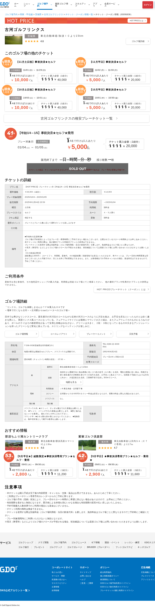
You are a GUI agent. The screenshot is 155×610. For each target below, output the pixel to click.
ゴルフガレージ (74, 547)
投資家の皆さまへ (59, 579)
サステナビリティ (59, 583)
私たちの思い (57, 572)
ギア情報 (95, 542)
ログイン (148, 5)
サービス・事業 (58, 576)
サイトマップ (85, 572)
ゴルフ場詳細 (138, 41)
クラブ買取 (43, 542)
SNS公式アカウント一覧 (14, 590)
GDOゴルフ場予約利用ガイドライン (115, 583)
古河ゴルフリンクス (53, 14)
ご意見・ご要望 (86, 583)
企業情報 (55, 587)
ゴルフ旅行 (23, 547)
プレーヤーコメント (96, 334)
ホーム (16, 5)
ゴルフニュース (78, 542)
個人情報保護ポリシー (109, 576)
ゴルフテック (55, 547)
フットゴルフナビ (124, 547)
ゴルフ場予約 (11, 14)
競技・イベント (112, 542)
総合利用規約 (105, 572)
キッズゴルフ (144, 547)
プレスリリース (147, 576)
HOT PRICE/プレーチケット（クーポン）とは (121, 289)
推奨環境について (107, 579)
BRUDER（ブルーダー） (99, 547)
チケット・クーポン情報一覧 (79, 14)
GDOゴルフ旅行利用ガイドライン (114, 587)
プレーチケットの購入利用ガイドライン (117, 590)
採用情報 (55, 590)
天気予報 (133, 334)
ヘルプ (83, 579)
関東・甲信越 (26, 14)
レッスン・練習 (132, 542)
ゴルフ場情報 (21, 334)
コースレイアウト (58, 334)
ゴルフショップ (25, 542)
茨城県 (38, 14)
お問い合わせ (85, 576)
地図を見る (71, 382)
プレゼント (39, 547)
